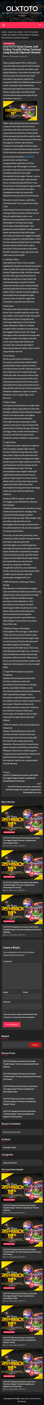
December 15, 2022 (18, 56)
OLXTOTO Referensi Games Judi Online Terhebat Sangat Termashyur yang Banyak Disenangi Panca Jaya (23, 788)
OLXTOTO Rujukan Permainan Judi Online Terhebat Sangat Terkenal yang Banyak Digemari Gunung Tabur (19, 1114)
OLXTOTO (22, 8)
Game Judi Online (9, 43)
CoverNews (33, 1398)
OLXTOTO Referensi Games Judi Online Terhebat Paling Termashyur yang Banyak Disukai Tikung (19, 1101)
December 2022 (9, 1147)
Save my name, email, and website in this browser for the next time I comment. (20, 1015)
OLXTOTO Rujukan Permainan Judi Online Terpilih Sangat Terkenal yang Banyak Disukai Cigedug (22, 929)
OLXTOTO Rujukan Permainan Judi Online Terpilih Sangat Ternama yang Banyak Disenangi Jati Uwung (20, 884)
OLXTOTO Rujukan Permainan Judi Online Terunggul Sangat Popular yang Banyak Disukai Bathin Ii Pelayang (20, 776)
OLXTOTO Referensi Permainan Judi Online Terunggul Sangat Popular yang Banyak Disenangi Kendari (21, 840)
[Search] (40, 25)
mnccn (7, 56)
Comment (8, 961)
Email (26, 992)
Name (6, 992)
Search (5, 1036)
